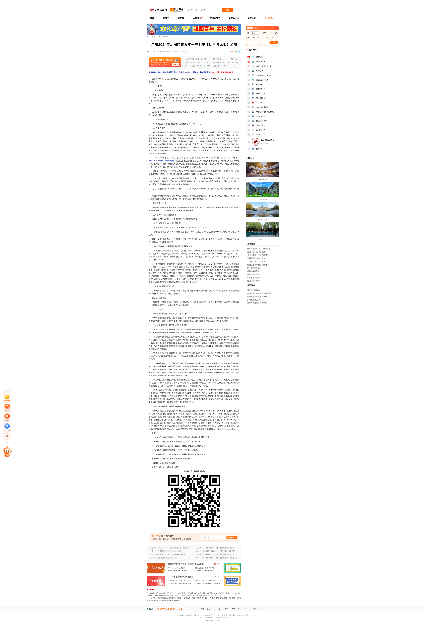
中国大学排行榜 (202, 62)
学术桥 (233, 609)
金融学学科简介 (253, 281)
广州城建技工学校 (254, 300)
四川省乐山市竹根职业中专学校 (259, 293)
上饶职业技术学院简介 (256, 262)
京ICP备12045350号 (220, 615)
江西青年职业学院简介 (256, 252)
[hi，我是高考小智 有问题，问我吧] (7, 451)
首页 (152, 18)
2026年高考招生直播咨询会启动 (196, 59)
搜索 (228, 10)
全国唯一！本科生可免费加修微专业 (207, 583)
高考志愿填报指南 (219, 66)
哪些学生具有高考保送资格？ (205, 580)
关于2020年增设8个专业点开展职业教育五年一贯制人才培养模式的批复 (175, 548)
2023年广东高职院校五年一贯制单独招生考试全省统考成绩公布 (218, 558)
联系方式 (189, 615)
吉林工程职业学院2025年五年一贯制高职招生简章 (167, 554)
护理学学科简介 (253, 274)
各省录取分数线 (232, 62)
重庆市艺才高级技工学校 (257, 303)
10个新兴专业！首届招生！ (177, 568)
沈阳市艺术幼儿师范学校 (257, 297)
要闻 (202, 609)
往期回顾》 (217, 564)
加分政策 (206, 66)
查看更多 (7, 436)
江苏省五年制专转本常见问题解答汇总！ (164, 558)
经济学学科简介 (253, 271)
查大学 (166, 18)
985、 (225, 59)
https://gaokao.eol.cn (180, 51)
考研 (220, 609)
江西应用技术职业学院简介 (258, 265)
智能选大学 (215, 18)
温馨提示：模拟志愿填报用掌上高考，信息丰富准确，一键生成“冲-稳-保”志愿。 (192, 72)
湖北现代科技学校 (254, 290)
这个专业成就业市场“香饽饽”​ (205, 571)
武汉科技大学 (267, 71)
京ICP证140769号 (206, 615)
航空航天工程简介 (254, 268)
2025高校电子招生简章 (177, 564)
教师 (226, 609)
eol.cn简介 (181, 615)
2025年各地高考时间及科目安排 (180, 577)
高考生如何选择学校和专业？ (178, 571)
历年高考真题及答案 (196, 564)
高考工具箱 (234, 18)
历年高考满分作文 (219, 62)
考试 (208, 609)
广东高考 (165, 36)
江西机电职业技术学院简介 (258, 255)
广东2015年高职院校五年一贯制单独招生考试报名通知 (215, 548)
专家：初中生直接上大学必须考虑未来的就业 (165, 551)
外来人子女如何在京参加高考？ (259, 249)
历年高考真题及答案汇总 (193, 66)
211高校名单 (233, 59)
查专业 (181, 18)
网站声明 (196, 615)
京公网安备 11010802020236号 (238, 615)
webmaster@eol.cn (215, 620)
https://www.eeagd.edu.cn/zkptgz (162, 161)
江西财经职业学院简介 (256, 258)
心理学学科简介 (253, 278)
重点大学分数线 (190, 62)
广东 (158, 36)
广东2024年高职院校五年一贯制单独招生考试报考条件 (215, 554)
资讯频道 (269, 18)
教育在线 (150, 609)
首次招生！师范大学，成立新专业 (179, 580)
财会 (239, 609)
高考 (153, 36)
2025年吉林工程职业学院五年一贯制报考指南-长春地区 (215, 551)
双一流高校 (217, 59)
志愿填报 (197, 18)
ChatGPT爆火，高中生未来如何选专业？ (182, 583)
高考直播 (252, 18)
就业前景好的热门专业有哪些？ (206, 568)
